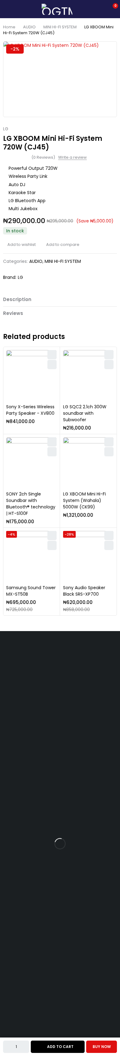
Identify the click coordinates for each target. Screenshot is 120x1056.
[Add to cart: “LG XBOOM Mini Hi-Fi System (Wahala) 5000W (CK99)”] (109, 451)
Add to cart (60, 1046)
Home (9, 27)
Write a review (72, 157)
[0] (111, 9)
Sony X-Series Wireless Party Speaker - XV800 (30, 410)
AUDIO (29, 27)
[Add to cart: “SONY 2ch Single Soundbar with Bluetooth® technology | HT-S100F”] (52, 451)
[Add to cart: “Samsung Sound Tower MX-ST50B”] (52, 545)
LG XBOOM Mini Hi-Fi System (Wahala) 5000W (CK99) (84, 500)
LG (5, 129)
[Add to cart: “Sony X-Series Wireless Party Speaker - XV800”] (52, 364)
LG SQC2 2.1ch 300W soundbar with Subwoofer (84, 413)
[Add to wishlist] (19, 244)
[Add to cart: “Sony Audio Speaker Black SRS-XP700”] (109, 545)
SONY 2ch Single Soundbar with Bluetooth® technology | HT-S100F (30, 503)
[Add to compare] (60, 244)
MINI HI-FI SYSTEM (60, 27)
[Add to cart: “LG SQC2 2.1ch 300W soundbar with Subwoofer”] (109, 364)
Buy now (102, 1046)
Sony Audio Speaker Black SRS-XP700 (84, 591)
